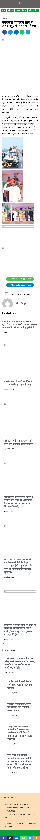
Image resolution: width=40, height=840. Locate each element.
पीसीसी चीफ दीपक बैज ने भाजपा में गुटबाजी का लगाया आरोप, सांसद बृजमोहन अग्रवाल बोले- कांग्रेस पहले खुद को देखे (19, 324)
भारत (3, 10)
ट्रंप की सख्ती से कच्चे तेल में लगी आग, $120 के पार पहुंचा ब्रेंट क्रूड (18, 383)
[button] (4, 32)
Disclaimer (5, 833)
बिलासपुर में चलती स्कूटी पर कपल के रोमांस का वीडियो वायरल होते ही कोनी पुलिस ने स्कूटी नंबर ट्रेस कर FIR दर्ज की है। (20, 630)
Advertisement (24, 833)
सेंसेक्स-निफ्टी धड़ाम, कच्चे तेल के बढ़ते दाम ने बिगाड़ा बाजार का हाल (18, 442)
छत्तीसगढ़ (10, 10)
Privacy (13, 833)
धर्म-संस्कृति (32, 10)
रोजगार (24, 10)
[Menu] (35, 3)
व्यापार (18, 10)
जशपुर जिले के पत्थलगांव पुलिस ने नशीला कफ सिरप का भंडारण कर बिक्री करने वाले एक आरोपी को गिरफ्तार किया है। (18, 502)
